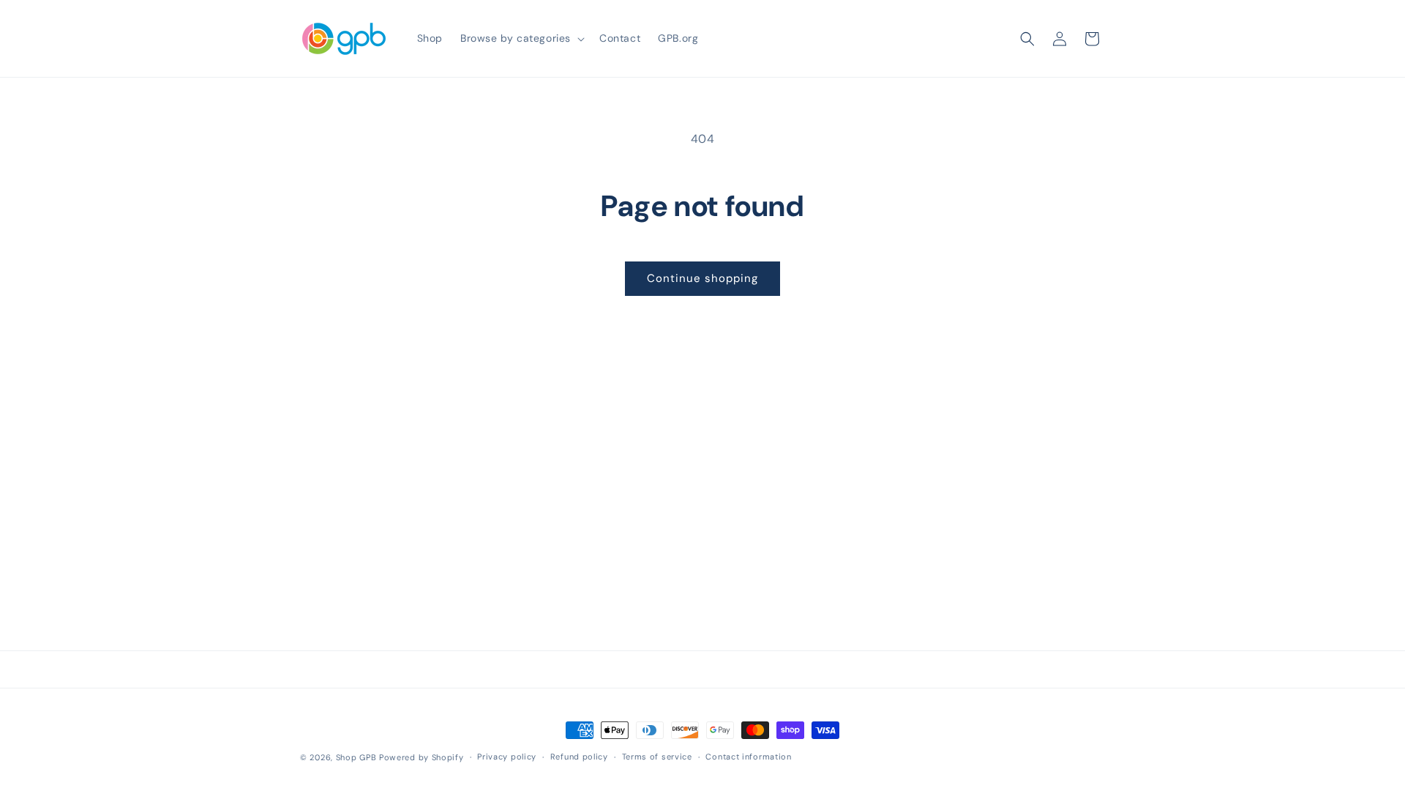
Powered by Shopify (421, 757)
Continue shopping (702, 278)
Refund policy (579, 756)
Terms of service (657, 756)
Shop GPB (356, 757)
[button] (521, 38)
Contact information (748, 756)
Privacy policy (506, 756)
